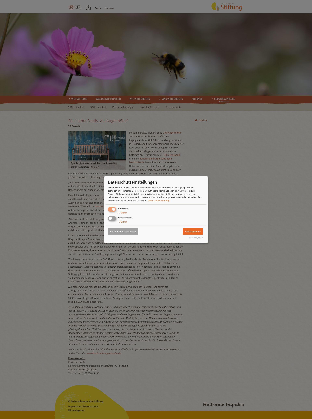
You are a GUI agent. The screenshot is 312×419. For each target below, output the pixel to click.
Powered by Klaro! (196, 238)
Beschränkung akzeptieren (123, 231)
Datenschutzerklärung (158, 200)
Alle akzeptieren (193, 231)
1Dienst (122, 212)
